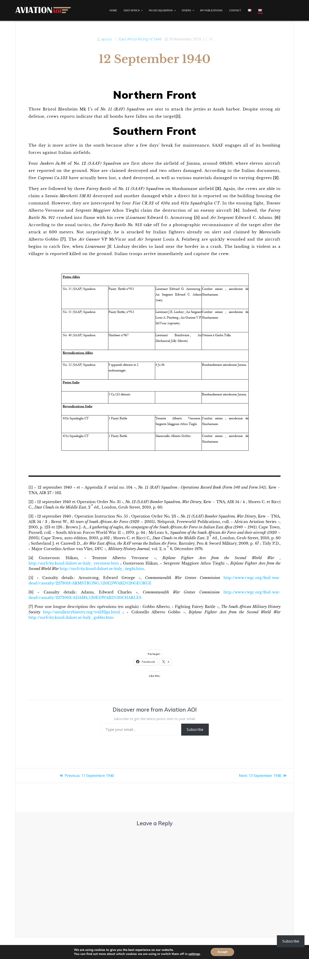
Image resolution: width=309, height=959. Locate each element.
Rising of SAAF (150, 39)
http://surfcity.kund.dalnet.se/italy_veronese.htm (74, 563)
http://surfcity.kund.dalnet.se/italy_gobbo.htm (71, 617)
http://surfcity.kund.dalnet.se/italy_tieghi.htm (102, 568)
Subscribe (195, 729)
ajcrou (106, 39)
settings (194, 954)
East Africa (128, 39)
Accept (222, 952)
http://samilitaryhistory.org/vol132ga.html (81, 612)
